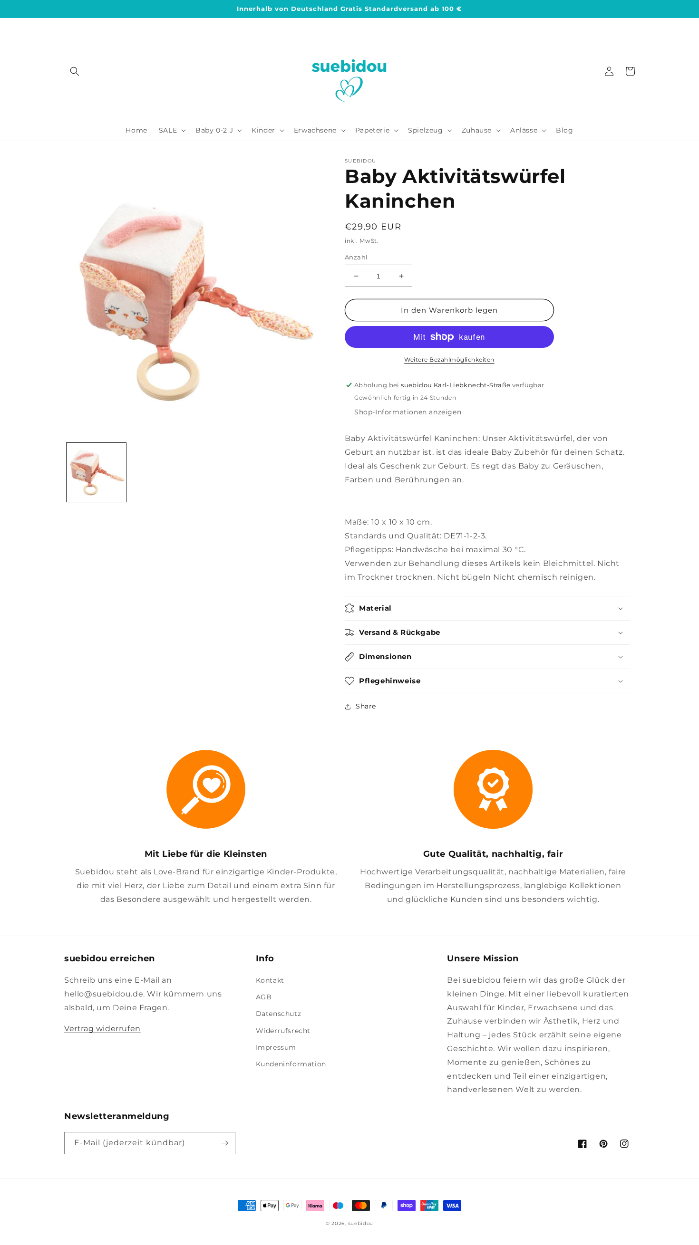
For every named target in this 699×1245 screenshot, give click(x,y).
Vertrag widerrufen (102, 1028)
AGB (264, 997)
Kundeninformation (291, 1064)
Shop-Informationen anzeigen (407, 412)
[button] (74, 71)
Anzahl (356, 257)
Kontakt (270, 980)
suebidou (361, 1223)
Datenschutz (278, 1013)
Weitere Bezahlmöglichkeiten (449, 359)
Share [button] (366, 706)
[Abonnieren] (224, 1143)
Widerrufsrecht (283, 1030)
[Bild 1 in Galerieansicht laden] (96, 472)
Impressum (276, 1047)
